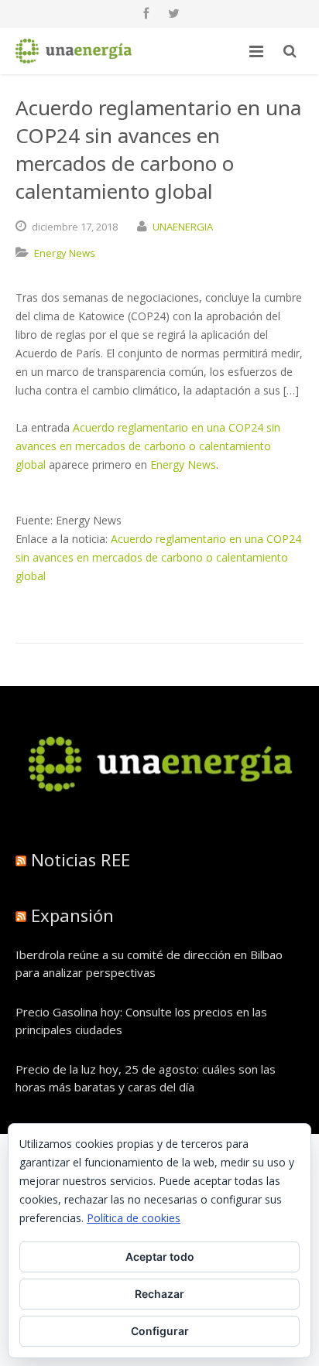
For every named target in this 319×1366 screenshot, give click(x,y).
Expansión (72, 915)
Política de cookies (133, 1218)
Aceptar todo (159, 1256)
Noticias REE (80, 859)
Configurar (160, 1330)
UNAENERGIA (183, 227)
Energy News (64, 253)
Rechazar (159, 1293)
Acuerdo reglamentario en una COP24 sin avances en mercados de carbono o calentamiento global (147, 446)
